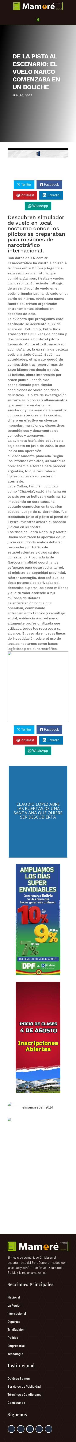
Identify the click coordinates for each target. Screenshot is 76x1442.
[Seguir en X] (20, 1429)
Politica (13, 1337)
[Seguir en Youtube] (48, 1429)
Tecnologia (15, 1354)
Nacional (14, 1297)
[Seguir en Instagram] (30, 1429)
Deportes (14, 1321)
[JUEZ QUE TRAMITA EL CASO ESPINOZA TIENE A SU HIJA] (38, 1158)
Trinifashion (16, 1329)
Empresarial (16, 1346)
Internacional (17, 1313)
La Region (14, 1305)
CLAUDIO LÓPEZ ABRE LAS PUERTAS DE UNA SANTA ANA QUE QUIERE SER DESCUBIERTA (38, 810)
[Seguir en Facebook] (11, 1429)
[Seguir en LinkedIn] (39, 1429)
